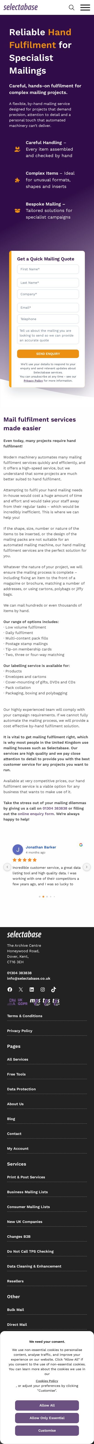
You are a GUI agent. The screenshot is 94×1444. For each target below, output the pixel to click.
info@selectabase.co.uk (28, 978)
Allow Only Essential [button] (47, 1418)
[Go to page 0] (39, 896)
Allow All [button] (47, 1405)
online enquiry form (36, 814)
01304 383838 (55, 808)
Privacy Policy (33, 380)
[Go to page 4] (54, 896)
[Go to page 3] (51, 897)
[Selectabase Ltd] (20, 7)
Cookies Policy (47, 1381)
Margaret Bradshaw (43, 847)
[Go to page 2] (47, 897)
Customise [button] (47, 1430)
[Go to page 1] (43, 897)
